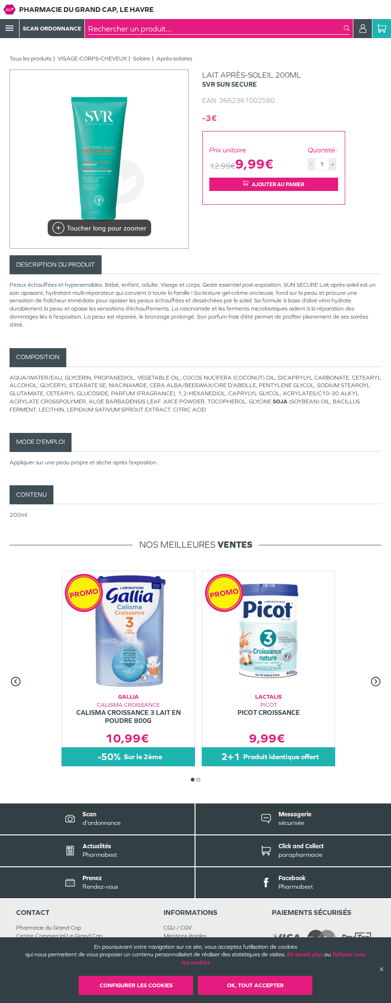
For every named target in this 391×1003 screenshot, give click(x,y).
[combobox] (216, 28)
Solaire (141, 58)
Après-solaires (174, 58)
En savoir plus (305, 954)
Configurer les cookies (136, 985)
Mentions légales (185, 936)
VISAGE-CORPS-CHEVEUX (92, 58)
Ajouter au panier (278, 184)
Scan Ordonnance (52, 28)
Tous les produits (30, 58)
